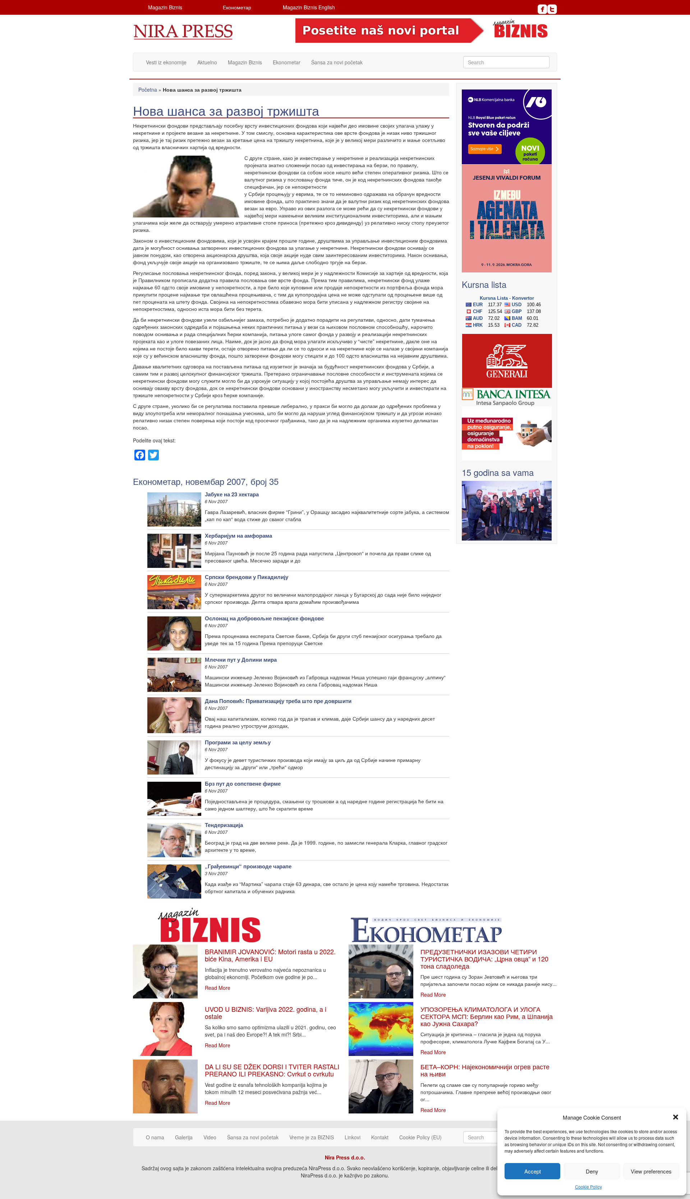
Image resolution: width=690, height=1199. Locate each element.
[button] (675, 1117)
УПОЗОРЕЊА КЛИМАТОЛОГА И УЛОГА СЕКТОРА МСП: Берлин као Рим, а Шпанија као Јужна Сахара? (486, 1016)
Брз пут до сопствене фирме (243, 783)
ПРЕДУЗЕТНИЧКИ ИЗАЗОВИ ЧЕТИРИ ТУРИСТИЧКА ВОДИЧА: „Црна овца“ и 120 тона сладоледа (484, 958)
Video (209, 1137)
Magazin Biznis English (309, 7)
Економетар (237, 7)
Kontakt (379, 1137)
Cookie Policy (588, 1187)
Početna (147, 89)
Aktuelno (207, 62)
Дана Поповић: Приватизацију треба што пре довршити (278, 701)
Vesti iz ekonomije (166, 62)
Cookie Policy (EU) (420, 1137)
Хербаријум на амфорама (238, 535)
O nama (155, 1137)
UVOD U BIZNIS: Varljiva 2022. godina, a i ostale (265, 1012)
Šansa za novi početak (337, 62)
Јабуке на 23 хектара (232, 494)
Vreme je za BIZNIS (311, 1137)
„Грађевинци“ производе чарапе (248, 866)
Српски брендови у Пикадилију (246, 577)
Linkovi (352, 1137)
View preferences (651, 1171)
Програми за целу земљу (238, 742)
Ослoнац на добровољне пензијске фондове (264, 618)
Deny (592, 1171)
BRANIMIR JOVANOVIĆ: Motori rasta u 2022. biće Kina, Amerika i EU (270, 955)
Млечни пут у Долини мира (241, 659)
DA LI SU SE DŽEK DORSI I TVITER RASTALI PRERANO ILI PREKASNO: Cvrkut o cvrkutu (272, 1070)
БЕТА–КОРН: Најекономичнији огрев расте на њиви (484, 1070)
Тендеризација (224, 825)
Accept (532, 1171)
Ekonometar (286, 62)
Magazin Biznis (165, 7)
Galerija (184, 1137)
